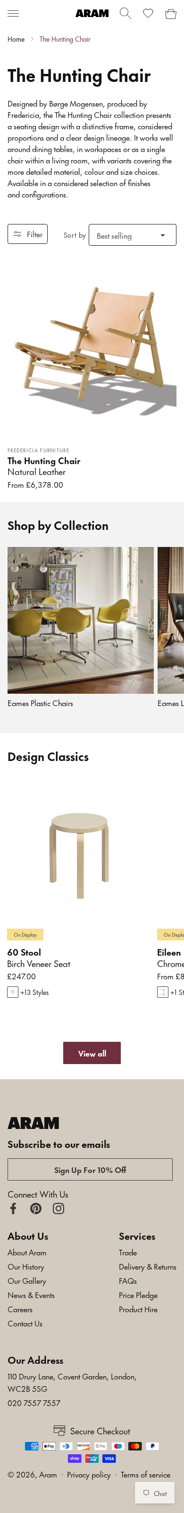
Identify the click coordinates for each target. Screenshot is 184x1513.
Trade (128, 1251)
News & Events (31, 1294)
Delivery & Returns (147, 1266)
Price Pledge (138, 1294)
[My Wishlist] (148, 13)
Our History (26, 1266)
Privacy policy (89, 1474)
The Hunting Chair (65, 39)
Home (16, 39)
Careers (20, 1308)
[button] (13, 13)
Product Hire (138, 1308)
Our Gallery (27, 1280)
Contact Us (25, 1322)
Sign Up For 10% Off (90, 1169)
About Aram (27, 1251)
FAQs (128, 1280)
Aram (48, 1474)
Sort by (75, 234)
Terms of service (145, 1474)
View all (92, 1053)
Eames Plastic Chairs (40, 702)
